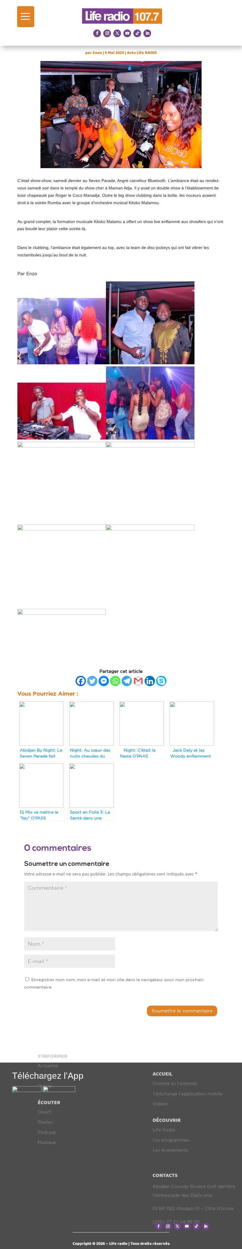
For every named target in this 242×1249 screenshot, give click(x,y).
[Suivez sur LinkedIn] (147, 33)
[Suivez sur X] (117, 33)
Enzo (97, 52)
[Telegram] (127, 681)
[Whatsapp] (115, 681)
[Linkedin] (150, 681)
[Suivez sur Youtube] (127, 33)
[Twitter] (92, 681)
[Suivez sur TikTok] (137, 33)
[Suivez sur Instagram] (107, 33)
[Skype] (161, 681)
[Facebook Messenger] (104, 681)
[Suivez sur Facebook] (97, 33)
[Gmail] (138, 681)
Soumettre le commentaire (182, 1010)
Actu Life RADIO (142, 52)
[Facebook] (81, 681)
